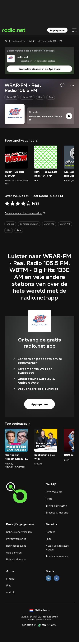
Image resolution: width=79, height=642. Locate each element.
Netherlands (42, 610)
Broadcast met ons (57, 512)
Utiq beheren (14, 552)
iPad (8, 585)
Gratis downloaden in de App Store (39, 69)
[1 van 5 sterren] (7, 203)
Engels (10, 224)
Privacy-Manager (16, 559)
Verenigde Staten (29, 224)
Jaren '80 (11, 97)
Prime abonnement (57, 556)
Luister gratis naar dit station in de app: (30, 50)
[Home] (6, 41)
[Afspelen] (69, 116)
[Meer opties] (72, 85)
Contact (50, 532)
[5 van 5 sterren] (28, 203)
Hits (40, 97)
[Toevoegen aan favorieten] (62, 85)
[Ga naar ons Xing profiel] (56, 578)
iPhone (10, 578)
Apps (49, 539)
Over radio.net (54, 492)
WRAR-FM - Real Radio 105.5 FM (45, 118)
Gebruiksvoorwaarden (19, 532)
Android (10, 592)
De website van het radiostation (23, 213)
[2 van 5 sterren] (12, 203)
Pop (51, 97)
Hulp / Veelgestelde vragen (57, 548)
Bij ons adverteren (56, 505)
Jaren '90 (27, 97)
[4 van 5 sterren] (23, 203)
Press (49, 499)
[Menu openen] (74, 30)
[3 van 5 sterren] (18, 203)
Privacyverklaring (16, 539)
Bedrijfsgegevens (16, 546)
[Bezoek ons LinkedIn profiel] (48, 578)
